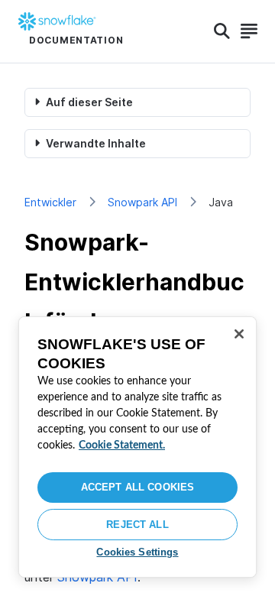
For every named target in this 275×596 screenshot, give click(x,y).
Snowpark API (142, 202)
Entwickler (50, 202)
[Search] (222, 31)
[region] (137, 447)
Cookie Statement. (122, 445)
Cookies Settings (137, 552)
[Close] (239, 334)
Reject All (137, 524)
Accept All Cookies (137, 487)
